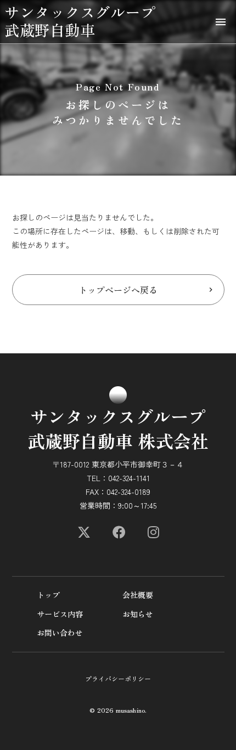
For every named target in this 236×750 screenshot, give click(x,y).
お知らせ (137, 614)
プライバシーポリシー (118, 678)
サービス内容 (60, 614)
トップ (48, 595)
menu (220, 22)
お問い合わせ (60, 633)
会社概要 (137, 595)
